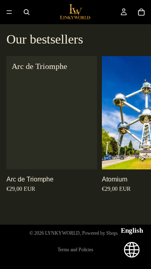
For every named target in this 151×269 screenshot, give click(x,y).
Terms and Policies (75, 249)
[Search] (26, 12)
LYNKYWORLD (62, 233)
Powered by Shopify (102, 233)
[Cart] (141, 12)
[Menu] (9, 12)
